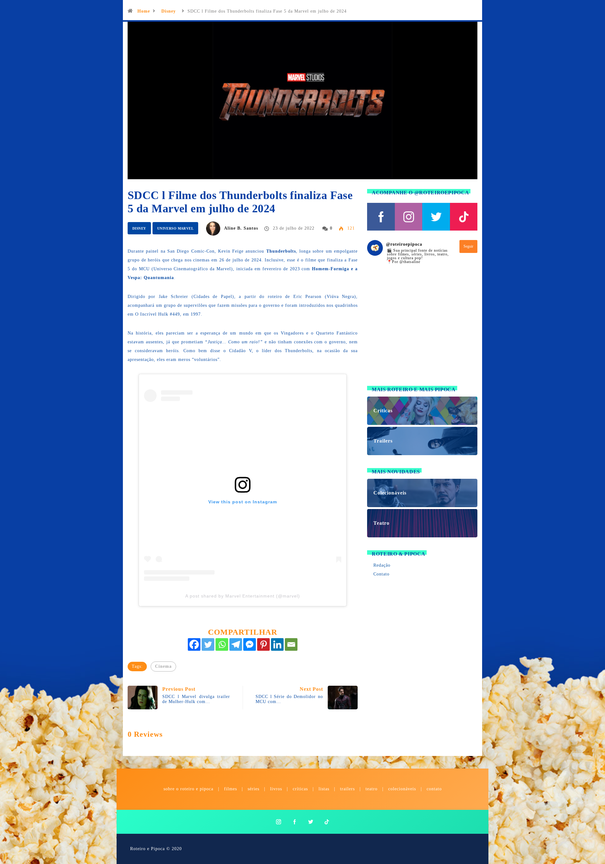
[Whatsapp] (222, 644)
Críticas (300, 789)
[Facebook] (194, 644)
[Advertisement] (422, 329)
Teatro (371, 789)
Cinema (163, 666)
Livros (276, 789)
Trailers (347, 789)
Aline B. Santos (241, 228)
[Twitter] (208, 644)
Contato (381, 574)
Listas (324, 789)
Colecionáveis (402, 789)
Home (143, 11)
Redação (381, 565)
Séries (254, 789)
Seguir (468, 246)
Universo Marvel (175, 228)
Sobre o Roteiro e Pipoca (188, 789)
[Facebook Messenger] (249, 644)
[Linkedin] (277, 644)
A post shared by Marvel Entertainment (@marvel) (242, 595)
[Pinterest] (263, 644)
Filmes (230, 789)
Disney (168, 11)
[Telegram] (235, 644)
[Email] (291, 644)
